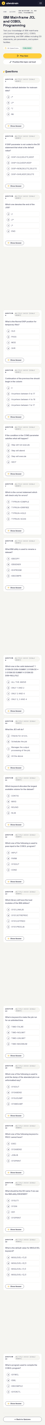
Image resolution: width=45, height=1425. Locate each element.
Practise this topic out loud (22, 62)
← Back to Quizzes (22, 1419)
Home (5, 12)
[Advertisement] (22, 278)
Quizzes (12, 12)
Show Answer (16, 126)
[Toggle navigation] (40, 3)
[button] (22, 97)
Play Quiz (24, 56)
